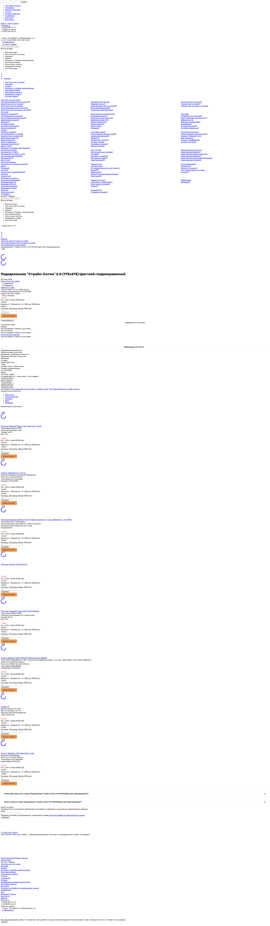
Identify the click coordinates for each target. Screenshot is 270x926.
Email (3, 811)
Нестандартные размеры (11, 156)
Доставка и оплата (13, 6)
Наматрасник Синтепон (191, 150)
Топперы (94, 154)
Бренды (4, 898)
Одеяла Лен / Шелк (99, 140)
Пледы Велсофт (8, 192)
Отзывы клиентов (12, 14)
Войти (3, 23)
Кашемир (95, 128)
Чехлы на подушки (189, 168)
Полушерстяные (98, 132)
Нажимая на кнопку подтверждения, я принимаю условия (43, 815)
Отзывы (4, 880)
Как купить (9, 20)
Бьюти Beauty (187, 138)
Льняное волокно (8, 128)
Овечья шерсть (97, 124)
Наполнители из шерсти (101, 118)
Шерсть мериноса (99, 122)
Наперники (186, 166)
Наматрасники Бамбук (191, 156)
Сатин (4, 170)
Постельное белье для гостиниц (14, 102)
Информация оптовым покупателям (15, 882)
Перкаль (5, 168)
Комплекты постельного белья (13, 164)
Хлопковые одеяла (99, 144)
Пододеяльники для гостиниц (14, 108)
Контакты (9, 18)
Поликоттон (96, 164)
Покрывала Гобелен (99, 192)
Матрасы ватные (8, 150)
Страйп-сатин (42, 389)
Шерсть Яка (96, 126)
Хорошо (4, 922)
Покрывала (95, 190)
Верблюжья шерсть (100, 120)
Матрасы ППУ (6, 158)
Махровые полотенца (100, 102)
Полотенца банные (9, 186)
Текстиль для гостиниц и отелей (14, 241)
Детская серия (11, 96)
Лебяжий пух (187, 120)
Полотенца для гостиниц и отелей (15, 110)
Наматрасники (97, 160)
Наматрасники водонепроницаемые (196, 158)
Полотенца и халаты (13, 92)
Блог (3, 892)
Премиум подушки (8, 114)
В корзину (5, 313)
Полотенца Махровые (9, 180)
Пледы (3, 190)
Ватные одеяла (98, 146)
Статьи (8, 12)
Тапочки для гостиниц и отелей (194, 106)
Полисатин (6, 176)
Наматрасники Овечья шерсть (194, 154)
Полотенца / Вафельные (101, 182)
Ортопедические (188, 126)
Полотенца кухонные (100, 184)
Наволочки (96, 172)
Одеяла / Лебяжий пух (191, 136)
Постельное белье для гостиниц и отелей (18, 243)
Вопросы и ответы (8, 894)
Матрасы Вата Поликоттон (13, 154)
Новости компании (13, 10)
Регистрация (13, 23)
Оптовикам (9, 8)
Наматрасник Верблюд (191, 152)
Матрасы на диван (98, 156)
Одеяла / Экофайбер (190, 140)
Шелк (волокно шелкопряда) (103, 114)
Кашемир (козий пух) (10, 144)
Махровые (185, 182)
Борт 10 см (96, 150)
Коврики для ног (98, 104)
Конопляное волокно (10, 126)
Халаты (94, 186)
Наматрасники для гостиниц (103, 106)
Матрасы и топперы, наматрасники (19, 88)
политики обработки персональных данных (67, 815)
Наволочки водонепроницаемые (104, 174)
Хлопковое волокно (99, 116)
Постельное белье (12, 90)
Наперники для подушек (191, 116)
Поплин (4, 174)
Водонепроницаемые (100, 108)
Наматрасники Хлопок (191, 160)
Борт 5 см (5, 160)
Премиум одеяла (8, 132)
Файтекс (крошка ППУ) (190, 122)
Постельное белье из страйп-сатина (64, 389)
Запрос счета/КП (9, 316)
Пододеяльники (188, 164)
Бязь (3, 166)
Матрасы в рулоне (98, 158)
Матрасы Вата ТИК (9, 152)
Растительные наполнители (12, 118)
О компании (10, 16)
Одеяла (8, 86)
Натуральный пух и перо (11, 116)
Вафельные (186, 180)
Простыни (96, 176)
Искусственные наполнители (193, 118)
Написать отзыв (7, 288)
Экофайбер (186, 124)
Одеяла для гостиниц (190, 104)
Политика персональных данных (14, 858)
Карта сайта (6, 860)
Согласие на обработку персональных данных (20, 888)
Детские (184, 114)
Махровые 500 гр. (8, 184)
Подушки (9, 84)
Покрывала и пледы (13, 94)
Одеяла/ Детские (188, 142)
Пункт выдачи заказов (10, 335)
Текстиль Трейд (13, 281)
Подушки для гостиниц (190, 102)
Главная (4, 239)
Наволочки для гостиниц (12, 104)
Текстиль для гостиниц (15, 82)
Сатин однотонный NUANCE (13, 172)
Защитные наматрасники (102, 110)
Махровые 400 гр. (8, 182)
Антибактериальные (189, 128)
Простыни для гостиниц (12, 106)
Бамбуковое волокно (10, 120)
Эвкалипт (5, 122)
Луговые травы (7, 124)
